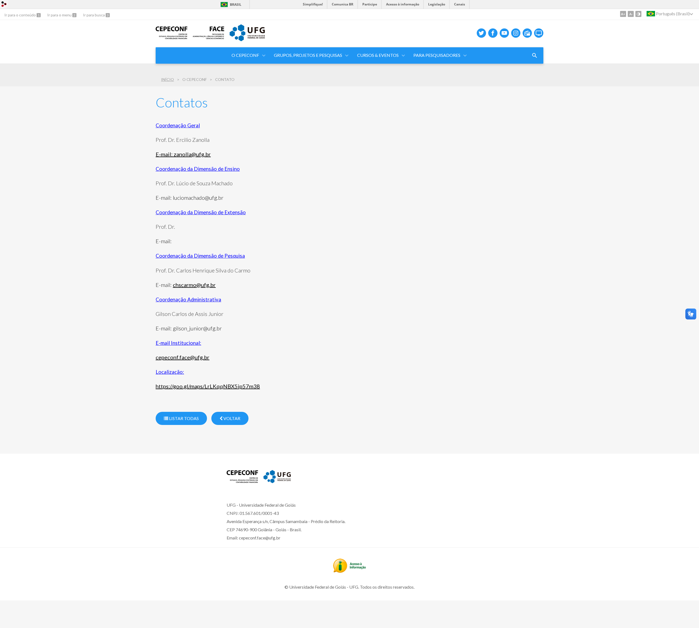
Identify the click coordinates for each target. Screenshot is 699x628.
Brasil (235, 4)
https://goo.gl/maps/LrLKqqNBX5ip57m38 (208, 386)
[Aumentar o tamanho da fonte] (623, 14)
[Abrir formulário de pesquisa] (534, 55)
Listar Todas (183, 418)
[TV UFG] (538, 33)
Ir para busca (94, 15)
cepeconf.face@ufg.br (182, 357)
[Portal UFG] (247, 39)
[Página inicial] (171, 37)
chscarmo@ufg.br (194, 284)
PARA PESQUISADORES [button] (436, 55)
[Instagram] (515, 33)
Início (167, 79)
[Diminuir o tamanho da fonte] (631, 14)
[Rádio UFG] (527, 33)
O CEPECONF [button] (245, 55)
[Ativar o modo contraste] (638, 14)
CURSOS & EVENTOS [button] (378, 55)
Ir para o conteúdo (20, 15)
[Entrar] (4, 5)
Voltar (231, 418)
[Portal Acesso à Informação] (349, 571)
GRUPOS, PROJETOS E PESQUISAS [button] (308, 55)
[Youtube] (504, 33)
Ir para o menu (59, 15)
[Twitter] (481, 33)
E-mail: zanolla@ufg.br (183, 154)
